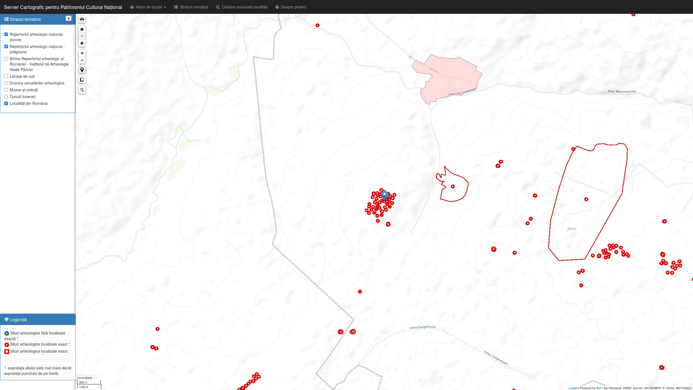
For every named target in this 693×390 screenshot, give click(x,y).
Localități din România (29, 103)
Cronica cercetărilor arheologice (37, 83)
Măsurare (82, 79)
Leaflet (572, 388)
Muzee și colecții (24, 89)
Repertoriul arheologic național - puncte (37, 36)
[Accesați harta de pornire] (82, 29)
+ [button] (82, 53)
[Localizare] (82, 69)
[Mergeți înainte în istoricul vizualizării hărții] (82, 36)
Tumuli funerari (22, 96)
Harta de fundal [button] (148, 6)
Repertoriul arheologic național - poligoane (37, 49)
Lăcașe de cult (22, 76)
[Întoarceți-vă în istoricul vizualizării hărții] (82, 43)
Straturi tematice (193, 6)
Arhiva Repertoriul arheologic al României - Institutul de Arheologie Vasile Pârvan (39, 64)
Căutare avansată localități (243, 6)
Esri (599, 388)
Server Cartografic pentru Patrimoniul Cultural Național (63, 6)
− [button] (82, 60)
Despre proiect (292, 6)
